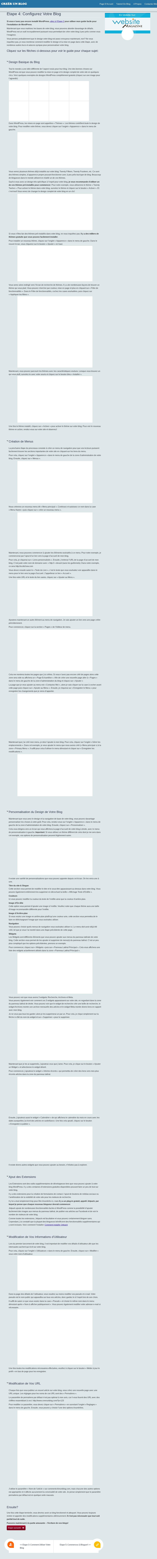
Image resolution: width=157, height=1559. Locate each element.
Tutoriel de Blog (123, 4)
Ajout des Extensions (22, 1176)
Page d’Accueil (106, 4)
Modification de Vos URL (25, 1383)
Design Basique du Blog (24, 62)
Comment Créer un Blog (19, 3)
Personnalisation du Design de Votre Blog (35, 812)
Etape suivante (14, 1528)
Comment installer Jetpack (56, 1225)
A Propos (137, 4)
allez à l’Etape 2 (57, 21)
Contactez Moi (150, 4)
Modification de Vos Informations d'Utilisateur (38, 1237)
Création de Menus (21, 441)
